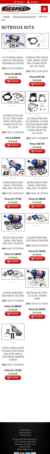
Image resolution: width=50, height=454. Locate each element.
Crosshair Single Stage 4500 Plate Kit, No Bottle (13, 294)
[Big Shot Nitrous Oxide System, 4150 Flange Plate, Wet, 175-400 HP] (37, 167)
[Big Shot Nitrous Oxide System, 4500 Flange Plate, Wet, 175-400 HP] (13, 222)
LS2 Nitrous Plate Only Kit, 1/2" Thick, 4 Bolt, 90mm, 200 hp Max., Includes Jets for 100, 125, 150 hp (13, 121)
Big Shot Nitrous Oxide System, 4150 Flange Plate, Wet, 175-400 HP (37, 185)
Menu (44, 9)
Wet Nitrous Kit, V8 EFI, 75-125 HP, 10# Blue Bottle (37, 295)
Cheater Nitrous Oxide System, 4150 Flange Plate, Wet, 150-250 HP (12, 185)
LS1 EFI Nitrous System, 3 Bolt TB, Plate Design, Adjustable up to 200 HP (13, 60)
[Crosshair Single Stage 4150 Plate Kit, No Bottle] (37, 218)
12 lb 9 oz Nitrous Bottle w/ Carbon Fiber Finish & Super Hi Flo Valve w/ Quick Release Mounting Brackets (13, 353)
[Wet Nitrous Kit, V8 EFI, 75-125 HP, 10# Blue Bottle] (37, 277)
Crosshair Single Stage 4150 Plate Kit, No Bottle (37, 238)
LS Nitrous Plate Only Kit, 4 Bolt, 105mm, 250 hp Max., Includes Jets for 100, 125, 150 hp (37, 61)
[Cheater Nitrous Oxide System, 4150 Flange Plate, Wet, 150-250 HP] (13, 166)
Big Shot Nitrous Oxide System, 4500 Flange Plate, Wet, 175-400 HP (12, 240)
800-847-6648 (25, 447)
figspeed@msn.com (25, 449)
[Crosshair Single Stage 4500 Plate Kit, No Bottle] (13, 273)
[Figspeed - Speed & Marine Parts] (16, 8)
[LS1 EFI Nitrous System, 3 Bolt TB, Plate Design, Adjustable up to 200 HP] (13, 40)
